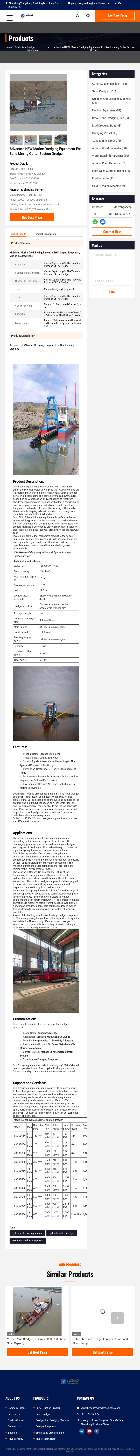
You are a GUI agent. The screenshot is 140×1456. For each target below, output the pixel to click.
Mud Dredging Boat (46, 1438)
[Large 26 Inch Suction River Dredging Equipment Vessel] (102, 1311)
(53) (106, 110)
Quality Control (16, 1420)
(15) (109, 163)
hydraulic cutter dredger (61, 1233)
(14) (111, 170)
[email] (103, 222)
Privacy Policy (15, 1438)
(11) (103, 178)
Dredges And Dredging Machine (52, 1420)
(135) (104, 91)
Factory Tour (14, 1414)
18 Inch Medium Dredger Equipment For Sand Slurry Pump (35, 1341)
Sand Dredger (43, 1414)
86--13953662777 (91, 1414)
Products (19, 47)
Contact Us (14, 1426)
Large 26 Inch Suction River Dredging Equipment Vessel (101, 1341)
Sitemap (12, 1432)
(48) (106, 125)
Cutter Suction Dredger (48, 1408)
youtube (89, 1431)
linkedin (81, 1431)
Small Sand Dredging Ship (50, 1432)
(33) (111, 118)
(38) (104, 133)
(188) (109, 83)
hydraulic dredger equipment (27, 1233)
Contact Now (112, 231)
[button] (63, 138)
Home (8, 47)
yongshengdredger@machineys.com (90, 3)
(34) (111, 101)
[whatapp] (95, 222)
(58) (109, 148)
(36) (107, 140)
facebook (96, 1431)
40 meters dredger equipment (27, 1240)
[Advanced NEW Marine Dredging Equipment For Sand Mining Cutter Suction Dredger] (38, 102)
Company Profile (17, 1408)
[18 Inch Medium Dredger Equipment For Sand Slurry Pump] (37, 1311)
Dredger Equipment (33, 48)
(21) (109, 186)
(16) (110, 155)
